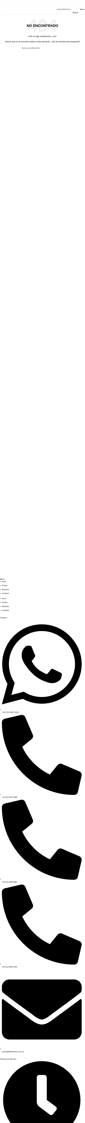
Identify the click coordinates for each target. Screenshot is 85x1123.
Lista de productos (63, 9)
